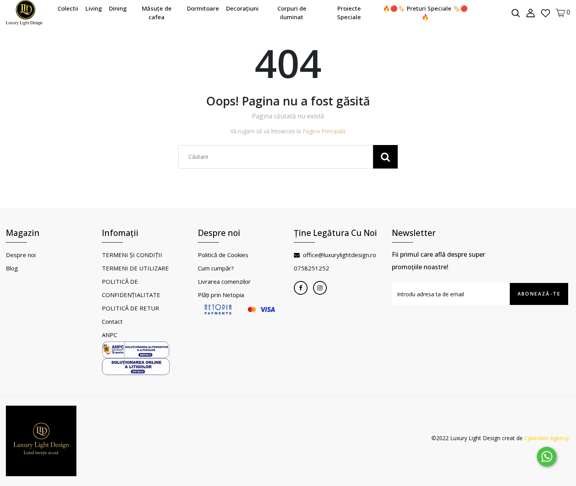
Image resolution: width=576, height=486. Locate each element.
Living (93, 8)
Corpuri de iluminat (291, 12)
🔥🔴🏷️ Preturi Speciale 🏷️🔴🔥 (425, 12)
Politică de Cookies (223, 255)
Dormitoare (203, 8)
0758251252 (311, 268)
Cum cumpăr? (216, 268)
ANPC (109, 335)
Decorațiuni (242, 8)
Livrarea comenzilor (224, 281)
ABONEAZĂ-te (539, 293)
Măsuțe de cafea (157, 12)
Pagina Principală (324, 131)
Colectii (68, 8)
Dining (118, 8)
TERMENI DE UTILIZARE (135, 268)
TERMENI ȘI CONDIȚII (132, 255)
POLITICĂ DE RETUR (130, 308)
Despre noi (21, 255)
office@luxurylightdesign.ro (339, 255)
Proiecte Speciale (349, 12)
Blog (12, 268)
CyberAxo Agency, (547, 438)
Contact (112, 321)
